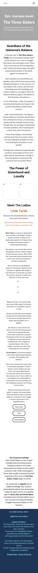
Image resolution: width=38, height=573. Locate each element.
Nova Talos (19, 407)
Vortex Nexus (19, 420)
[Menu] (34, 3)
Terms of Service (24, 554)
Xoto (19, 413)
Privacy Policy (12, 554)
